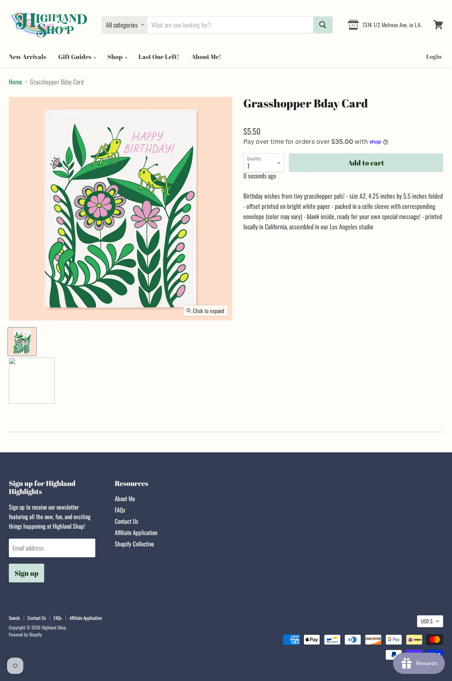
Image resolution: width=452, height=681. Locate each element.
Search (14, 617)
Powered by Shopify (25, 634)
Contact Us (126, 521)
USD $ (427, 621)
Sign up (26, 573)
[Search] (322, 25)
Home (15, 82)
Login (433, 56)
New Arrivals (27, 56)
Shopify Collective (134, 543)
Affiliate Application (136, 532)
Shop (115, 56)
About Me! (206, 56)
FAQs (120, 509)
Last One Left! (158, 56)
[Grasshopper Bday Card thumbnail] (22, 342)
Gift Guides (75, 56)
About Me (125, 498)
